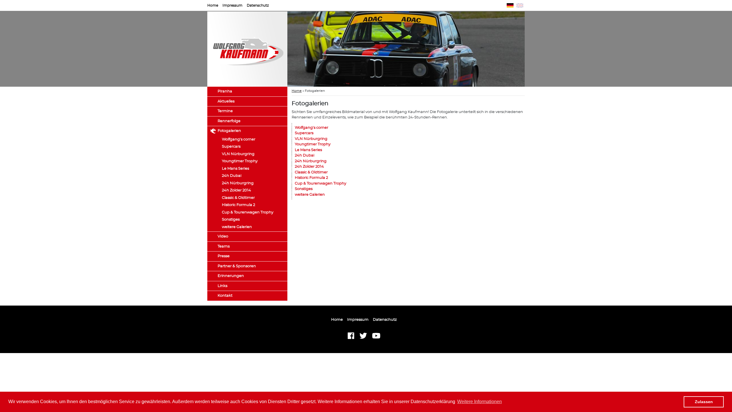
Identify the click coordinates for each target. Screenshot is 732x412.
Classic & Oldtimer (238, 198)
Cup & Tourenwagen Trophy (247, 212)
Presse (224, 256)
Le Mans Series (235, 169)
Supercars (231, 146)
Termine (225, 111)
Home (212, 5)
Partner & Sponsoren (237, 266)
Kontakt (225, 296)
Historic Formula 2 (238, 205)
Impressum (232, 5)
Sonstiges (231, 219)
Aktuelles (226, 101)
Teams (224, 246)
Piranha (225, 91)
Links (222, 286)
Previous (279, 49)
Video (223, 236)
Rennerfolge (229, 121)
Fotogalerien (229, 131)
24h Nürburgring (238, 183)
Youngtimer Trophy (240, 161)
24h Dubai (231, 176)
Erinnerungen (231, 276)
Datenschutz (258, 5)
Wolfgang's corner (238, 139)
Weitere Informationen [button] (479, 401)
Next (533, 49)
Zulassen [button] (704, 401)
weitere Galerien (237, 227)
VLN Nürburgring (238, 154)
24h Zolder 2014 (236, 190)
